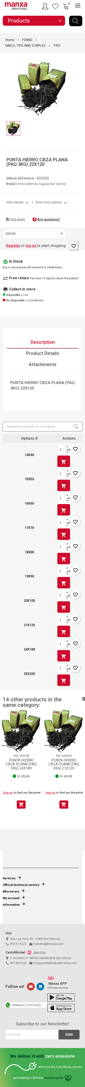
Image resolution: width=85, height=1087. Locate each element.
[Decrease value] (67, 453)
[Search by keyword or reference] (75, 21)
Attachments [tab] (42, 364)
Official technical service (21, 885)
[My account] (46, 6)
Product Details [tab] (42, 353)
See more (40, 952)
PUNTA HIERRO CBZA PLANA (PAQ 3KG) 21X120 (64, 764)
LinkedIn (40, 986)
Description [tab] (42, 342)
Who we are (11, 891)
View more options (51, 202)
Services (9, 878)
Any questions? (48, 219)
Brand (10, 184)
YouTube (31, 986)
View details (18, 202)
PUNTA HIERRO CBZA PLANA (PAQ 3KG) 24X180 (21, 764)
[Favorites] (55, 6)
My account (11, 898)
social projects (53, 1078)
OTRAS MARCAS (27, 184)
